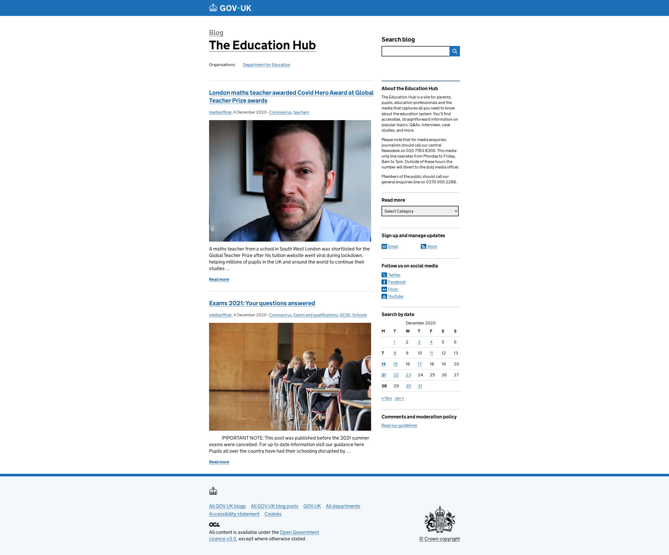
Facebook (397, 281)
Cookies (273, 514)
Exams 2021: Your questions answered (262, 303)
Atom (432, 246)
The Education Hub (262, 45)
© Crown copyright (439, 539)
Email (393, 246)
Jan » (399, 398)
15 (395, 363)
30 (408, 385)
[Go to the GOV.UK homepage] (230, 8)
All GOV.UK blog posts (274, 506)
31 (420, 385)
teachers (301, 112)
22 (396, 374)
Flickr (393, 289)
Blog (216, 32)
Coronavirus (280, 112)
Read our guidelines (399, 425)
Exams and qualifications (315, 314)
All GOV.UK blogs (227, 506)
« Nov (387, 398)
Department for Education (266, 64)
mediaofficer (220, 112)
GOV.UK (312, 506)
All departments (343, 506)
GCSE (345, 314)
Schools (359, 314)
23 (408, 374)
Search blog (398, 39)
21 (384, 374)
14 (384, 363)
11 (431, 352)
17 (420, 363)
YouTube (395, 296)
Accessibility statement (234, 514)
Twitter (394, 274)
